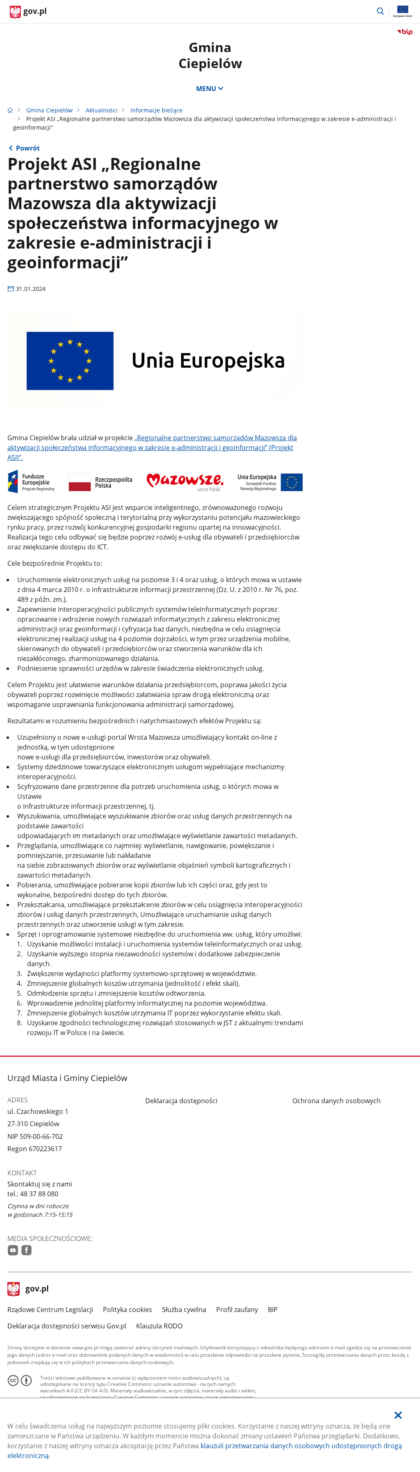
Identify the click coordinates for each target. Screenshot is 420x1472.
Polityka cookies (127, 1309)
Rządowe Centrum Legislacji (50, 1309)
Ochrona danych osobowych (336, 1100)
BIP (273, 1309)
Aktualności (101, 110)
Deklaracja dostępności (181, 1100)
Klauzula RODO (159, 1325)
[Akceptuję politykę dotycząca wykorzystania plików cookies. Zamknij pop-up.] (398, 1415)
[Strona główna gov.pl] (10, 110)
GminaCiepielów (210, 54)
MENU (206, 88)
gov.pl (37, 1289)
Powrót (28, 148)
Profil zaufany (237, 1309)
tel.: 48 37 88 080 (32, 1193)
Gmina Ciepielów (49, 110)
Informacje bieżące (156, 110)
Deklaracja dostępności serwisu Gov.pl (66, 1325)
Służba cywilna (184, 1309)
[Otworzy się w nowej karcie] (12, 1250)
